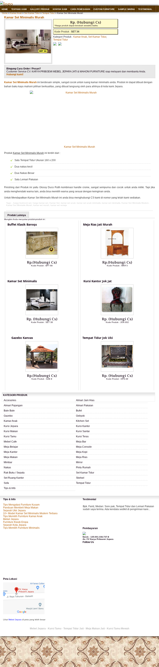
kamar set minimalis (111, 203)
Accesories (10, 400)
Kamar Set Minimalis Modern (135, 203)
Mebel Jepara (11, 519)
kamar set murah (41, 205)
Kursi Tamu (10, 436)
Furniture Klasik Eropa (15, 522)
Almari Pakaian (84, 405)
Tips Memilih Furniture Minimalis (21, 527)
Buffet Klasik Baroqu (22, 224)
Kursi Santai (83, 431)
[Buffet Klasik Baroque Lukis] (41, 257)
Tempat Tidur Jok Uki (97, 338)
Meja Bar (81, 441)
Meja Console (84, 446)
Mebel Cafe (10, 441)
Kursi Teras (82, 436)
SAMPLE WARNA (126, 9)
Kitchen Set (82, 421)
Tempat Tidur (48, 13)
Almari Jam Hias (85, 400)
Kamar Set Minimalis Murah (24, 17)
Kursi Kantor (83, 426)
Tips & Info (10, 488)
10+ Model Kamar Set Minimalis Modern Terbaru (30, 513)
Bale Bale (9, 410)
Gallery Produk (39, 9)
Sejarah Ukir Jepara (14, 510)
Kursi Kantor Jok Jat (97, 281)
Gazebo (8, 415)
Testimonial (145, 9)
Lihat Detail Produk (45, 272)
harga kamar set (40, 203)
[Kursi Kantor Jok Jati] (117, 314)
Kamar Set (54, 203)
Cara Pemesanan (80, 9)
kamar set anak (68, 203)
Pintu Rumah (83, 467)
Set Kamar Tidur (32, 13)
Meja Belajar (11, 446)
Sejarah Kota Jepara (14, 525)
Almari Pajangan (13, 405)
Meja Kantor (10, 452)
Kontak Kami (60, 9)
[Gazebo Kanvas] (41, 370)
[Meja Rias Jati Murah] (117, 257)
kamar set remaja (59, 205)
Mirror (79, 462)
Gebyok (80, 415)
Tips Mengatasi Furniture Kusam (21, 504)
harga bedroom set (22, 203)
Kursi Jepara (11, 426)
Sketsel (80, 477)
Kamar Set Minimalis (22, 281)
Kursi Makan (11, 431)
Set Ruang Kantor (14, 477)
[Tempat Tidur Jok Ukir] (117, 370)
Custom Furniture (104, 9)
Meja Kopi (81, 452)
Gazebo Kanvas (22, 338)
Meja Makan (11, 457)
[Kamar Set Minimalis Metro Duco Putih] (41, 314)
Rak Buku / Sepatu (14, 472)
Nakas (7, 467)
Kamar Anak (16, 13)
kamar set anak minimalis (89, 203)
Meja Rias (81, 457)
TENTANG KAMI (19, 9)
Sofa (6, 483)
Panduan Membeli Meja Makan (20, 507)
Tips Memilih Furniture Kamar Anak (22, 516)
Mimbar (8, 462)
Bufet (79, 410)
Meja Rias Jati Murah (97, 224)
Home (5, 9)
